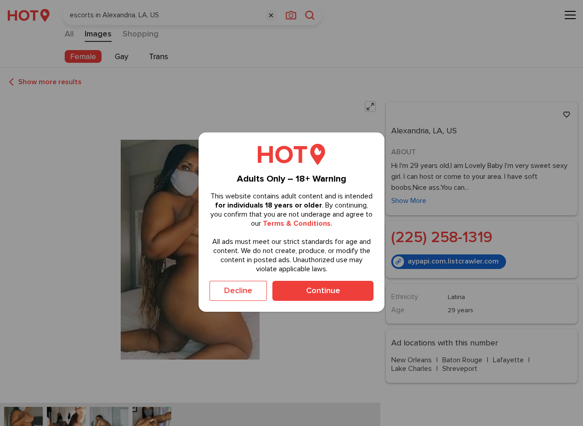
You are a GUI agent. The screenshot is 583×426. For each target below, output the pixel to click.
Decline (238, 290)
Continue (323, 290)
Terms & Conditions (297, 223)
